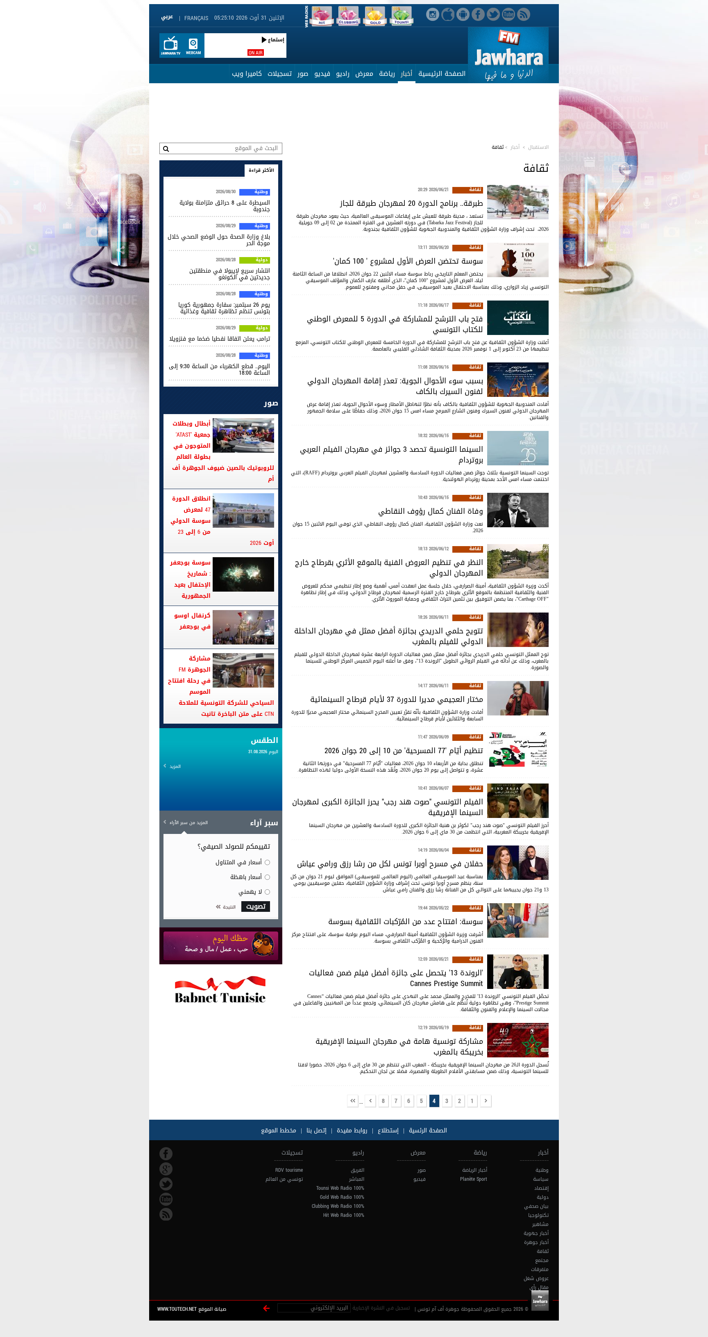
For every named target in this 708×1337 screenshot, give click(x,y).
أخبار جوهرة (536, 1242)
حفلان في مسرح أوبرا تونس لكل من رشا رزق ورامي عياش (390, 864)
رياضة (387, 73)
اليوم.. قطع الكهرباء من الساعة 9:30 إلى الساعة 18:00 (219, 369)
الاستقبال (538, 147)
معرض (364, 73)
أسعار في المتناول (239, 862)
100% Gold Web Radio (342, 1197)
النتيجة (229, 907)
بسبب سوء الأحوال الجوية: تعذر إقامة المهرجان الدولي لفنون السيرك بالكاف (395, 386)
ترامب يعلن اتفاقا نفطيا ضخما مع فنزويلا (219, 338)
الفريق (357, 1170)
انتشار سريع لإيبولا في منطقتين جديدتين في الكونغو (229, 274)
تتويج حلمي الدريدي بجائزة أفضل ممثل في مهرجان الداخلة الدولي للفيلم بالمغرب (388, 636)
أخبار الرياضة (474, 1170)
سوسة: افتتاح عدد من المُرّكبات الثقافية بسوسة (405, 921)
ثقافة (475, 190)
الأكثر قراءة (261, 170)
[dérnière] (353, 1101)
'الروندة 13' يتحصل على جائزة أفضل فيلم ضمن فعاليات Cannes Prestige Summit (396, 978)
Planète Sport (473, 1179)
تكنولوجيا (538, 1215)
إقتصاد (541, 1188)
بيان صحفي (536, 1206)
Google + (165, 1168)
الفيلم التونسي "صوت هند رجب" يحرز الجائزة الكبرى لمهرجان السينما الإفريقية (387, 807)
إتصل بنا (315, 1130)
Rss (165, 1214)
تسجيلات (280, 73)
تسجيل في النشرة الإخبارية (381, 1307)
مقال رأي (539, 1287)
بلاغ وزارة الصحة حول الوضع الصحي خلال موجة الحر (219, 240)
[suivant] (370, 1101)
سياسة (541, 1179)
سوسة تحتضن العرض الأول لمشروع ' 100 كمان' (408, 261)
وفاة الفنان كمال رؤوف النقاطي (430, 511)
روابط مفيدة (352, 1130)
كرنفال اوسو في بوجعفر (192, 621)
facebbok (165, 1153)
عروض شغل (536, 1278)
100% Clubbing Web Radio (338, 1206)
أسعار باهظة (246, 877)
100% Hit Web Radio (343, 1215)
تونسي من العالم (284, 1179)
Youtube (165, 1199)
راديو (342, 73)
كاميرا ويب (247, 73)
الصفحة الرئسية (427, 1130)
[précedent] (486, 1101)
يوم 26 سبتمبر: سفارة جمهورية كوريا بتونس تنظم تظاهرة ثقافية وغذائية (224, 308)
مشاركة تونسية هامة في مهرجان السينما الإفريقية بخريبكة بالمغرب (399, 1046)
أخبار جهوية (536, 1233)
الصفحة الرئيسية (442, 73)
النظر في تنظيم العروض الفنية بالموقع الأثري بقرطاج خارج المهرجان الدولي (389, 568)
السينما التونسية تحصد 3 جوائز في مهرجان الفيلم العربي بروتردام (391, 454)
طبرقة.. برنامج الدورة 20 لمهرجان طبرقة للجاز (411, 203)
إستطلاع (387, 1130)
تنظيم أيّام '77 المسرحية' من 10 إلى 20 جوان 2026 (403, 750)
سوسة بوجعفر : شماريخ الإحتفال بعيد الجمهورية (190, 579)
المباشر (356, 1179)
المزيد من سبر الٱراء (189, 822)
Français (196, 18)
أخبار (407, 73)
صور (303, 73)
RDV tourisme (289, 1170)
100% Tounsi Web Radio (340, 1188)
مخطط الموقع (278, 1130)
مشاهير (540, 1224)
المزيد (175, 766)
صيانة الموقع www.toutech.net (191, 1309)
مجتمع (542, 1260)
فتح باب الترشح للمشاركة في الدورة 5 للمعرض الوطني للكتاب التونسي (395, 324)
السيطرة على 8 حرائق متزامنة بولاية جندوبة (224, 206)
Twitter (165, 1184)
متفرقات (540, 1269)
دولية (262, 260)
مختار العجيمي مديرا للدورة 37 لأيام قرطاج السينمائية (396, 699)
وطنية (261, 192)
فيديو (322, 73)
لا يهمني (250, 891)
